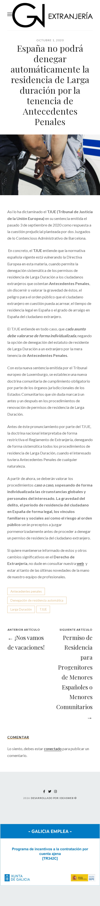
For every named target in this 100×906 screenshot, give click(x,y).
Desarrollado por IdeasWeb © (54, 798)
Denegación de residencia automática (36, 600)
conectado (53, 748)
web (80, 563)
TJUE (43, 609)
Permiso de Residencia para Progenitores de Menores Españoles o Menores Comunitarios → (74, 677)
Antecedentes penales (26, 591)
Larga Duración (21, 609)
